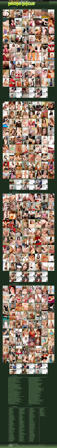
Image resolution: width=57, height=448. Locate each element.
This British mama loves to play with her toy (14, 394)
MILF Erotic (10, 426)
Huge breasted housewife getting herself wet (34, 394)
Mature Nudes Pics (22, 408)
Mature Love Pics (22, 427)
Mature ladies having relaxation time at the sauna (35, 393)
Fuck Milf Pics (31, 420)
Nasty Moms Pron (32, 418)
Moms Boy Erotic (11, 422)
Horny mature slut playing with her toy (34, 382)
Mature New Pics (11, 413)
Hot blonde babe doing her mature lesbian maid (35, 391)
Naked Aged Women (22, 413)
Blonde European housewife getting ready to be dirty (35, 380)
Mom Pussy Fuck (22, 433)
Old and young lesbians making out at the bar (14, 401)
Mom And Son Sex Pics (23, 426)
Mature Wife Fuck (42, 414)
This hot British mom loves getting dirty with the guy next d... (16, 396)
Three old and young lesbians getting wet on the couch (36, 389)
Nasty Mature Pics (11, 411)
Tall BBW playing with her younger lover (34, 386)
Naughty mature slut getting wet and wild (13, 380)
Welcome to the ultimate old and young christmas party (36, 401)
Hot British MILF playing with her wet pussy (34, 402)
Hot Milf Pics (21, 423)
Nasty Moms (41, 409)
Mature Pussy (42, 413)
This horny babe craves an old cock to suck (34, 403)
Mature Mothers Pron (12, 425)
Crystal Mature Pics (11, 416)
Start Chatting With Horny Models (31, 94)
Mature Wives (21, 432)
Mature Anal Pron (11, 428)
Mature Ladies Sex (11, 415)
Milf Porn (21, 428)
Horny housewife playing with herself (33, 397)
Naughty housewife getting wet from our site (14, 378)
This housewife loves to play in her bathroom (34, 392)
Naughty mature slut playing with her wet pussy (35, 379)
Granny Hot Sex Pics (32, 427)
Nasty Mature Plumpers (12, 438)
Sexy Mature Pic (32, 432)
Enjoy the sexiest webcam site (45, 89)
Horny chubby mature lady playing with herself (14, 384)
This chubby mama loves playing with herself (14, 392)
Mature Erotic (11, 424)
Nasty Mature (21, 435)
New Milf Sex (11, 409)
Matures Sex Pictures (22, 411)
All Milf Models (11, 427)
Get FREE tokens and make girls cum (19, 89)
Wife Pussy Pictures (22, 429)
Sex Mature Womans (12, 429)
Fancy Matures (11, 432)
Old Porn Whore (22, 436)
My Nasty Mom (11, 440)
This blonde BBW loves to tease (33, 381)
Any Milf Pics (10, 408)
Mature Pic (31, 415)
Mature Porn (11, 430)
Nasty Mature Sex (22, 410)
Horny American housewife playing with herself (35, 396)
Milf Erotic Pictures (11, 431)
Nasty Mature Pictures (33, 431)
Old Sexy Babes (11, 423)
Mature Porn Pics (22, 420)
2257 (44, 444)
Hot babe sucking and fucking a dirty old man (34, 395)
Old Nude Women (11, 437)
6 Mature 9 (10, 410)
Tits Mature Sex (22, 412)
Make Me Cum (18, 93)
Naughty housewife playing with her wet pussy (14, 398)
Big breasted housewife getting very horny (13, 390)
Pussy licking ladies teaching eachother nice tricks (14, 389)
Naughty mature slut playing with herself (13, 400)
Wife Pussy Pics (32, 438)
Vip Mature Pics (11, 420)
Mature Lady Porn (32, 426)
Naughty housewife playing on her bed (13, 395)
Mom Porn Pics (11, 433)
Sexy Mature (11, 441)
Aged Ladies (31, 430)
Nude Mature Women (32, 424)
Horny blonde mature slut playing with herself (14, 382)
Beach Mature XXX (32, 429)
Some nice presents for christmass (12, 397)
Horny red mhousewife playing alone (13, 393)
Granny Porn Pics (32, 410)
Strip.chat (18, 90)
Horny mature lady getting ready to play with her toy (15, 387)
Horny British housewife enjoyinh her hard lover (14, 379)
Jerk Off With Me (32, 185)
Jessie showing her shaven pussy (12, 391)
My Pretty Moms (11, 412)
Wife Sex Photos (32, 414)
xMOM (31, 419)
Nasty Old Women (11, 435)
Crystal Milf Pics (22, 425)
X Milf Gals (10, 414)
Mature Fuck (21, 438)
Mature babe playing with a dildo (12, 383)
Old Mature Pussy (22, 437)
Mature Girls (31, 417)
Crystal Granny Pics (12, 436)
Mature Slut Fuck (32, 433)
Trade (39, 444)
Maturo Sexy (31, 411)
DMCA (41, 444)
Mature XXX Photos (42, 412)
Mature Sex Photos (32, 416)
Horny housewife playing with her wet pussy (34, 377)
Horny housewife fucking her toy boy (13, 403)
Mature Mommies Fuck (33, 434)
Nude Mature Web (11, 419)
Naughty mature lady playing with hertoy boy (34, 387)
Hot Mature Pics (32, 437)
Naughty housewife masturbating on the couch (14, 399)
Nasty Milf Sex (32, 425)
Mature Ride (31, 421)
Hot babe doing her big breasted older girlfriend (35, 384)
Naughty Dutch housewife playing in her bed (14, 386)
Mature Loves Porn (42, 410)
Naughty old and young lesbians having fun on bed (35, 400)
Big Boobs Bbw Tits (32, 435)
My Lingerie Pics (11, 434)
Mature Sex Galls (11, 439)
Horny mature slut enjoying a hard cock (34, 399)
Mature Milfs (11, 421)
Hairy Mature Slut (32, 412)
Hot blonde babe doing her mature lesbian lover (14, 381)
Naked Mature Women (12, 417)
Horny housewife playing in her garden (34, 385)
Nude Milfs (21, 419)
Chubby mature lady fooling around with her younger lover (36, 390)
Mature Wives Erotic (22, 441)
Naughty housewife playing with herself (13, 385)
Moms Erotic (21, 416)
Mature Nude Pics (22, 439)
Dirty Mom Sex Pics (22, 421)
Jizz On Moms (42, 408)
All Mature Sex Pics (22, 434)
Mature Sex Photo (11, 418)
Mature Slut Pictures (32, 436)
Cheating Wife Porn (22, 409)
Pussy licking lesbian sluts (11, 402)
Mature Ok (21, 431)
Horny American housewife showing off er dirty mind (15, 388)
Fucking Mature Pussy (43, 415)
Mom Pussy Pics (32, 409)
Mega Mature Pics (22, 422)
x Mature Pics (42, 411)
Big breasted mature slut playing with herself (34, 378)
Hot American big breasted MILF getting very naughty (15, 377)
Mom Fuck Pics (32, 441)
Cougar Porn (21, 415)
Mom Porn (21, 414)
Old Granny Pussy (22, 430)
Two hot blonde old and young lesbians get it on (35, 383)
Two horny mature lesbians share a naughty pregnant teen (36, 388)
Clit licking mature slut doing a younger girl (34, 398)
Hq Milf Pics (21, 417)
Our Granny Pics (32, 439)
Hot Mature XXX (32, 408)
